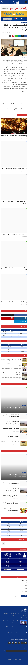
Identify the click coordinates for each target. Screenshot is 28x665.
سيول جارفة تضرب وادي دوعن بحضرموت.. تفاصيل (14, 103)
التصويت (24, 595)
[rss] (9, 643)
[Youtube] (16, 643)
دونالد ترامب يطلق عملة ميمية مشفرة (11, 626)
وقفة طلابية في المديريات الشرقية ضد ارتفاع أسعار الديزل (14, 109)
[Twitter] (22, 643)
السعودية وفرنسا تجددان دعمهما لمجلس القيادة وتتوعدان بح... (11, 436)
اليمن (3, 543)
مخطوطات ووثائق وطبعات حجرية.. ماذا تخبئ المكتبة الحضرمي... (14, 235)
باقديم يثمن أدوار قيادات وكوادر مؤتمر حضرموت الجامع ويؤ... (14, 302)
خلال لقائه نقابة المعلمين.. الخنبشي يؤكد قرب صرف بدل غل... (11, 416)
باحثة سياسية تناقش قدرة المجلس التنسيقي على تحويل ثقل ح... (11, 503)
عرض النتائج (17, 596)
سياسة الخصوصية (10, 659)
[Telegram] (13, 643)
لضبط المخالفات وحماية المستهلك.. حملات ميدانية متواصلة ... (14, 169)
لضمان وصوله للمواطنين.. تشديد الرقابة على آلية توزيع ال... (15, 202)
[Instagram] (19, 643)
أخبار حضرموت (24, 22)
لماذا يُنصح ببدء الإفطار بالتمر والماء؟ (11, 632)
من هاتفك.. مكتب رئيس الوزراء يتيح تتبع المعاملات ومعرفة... (10, 442)
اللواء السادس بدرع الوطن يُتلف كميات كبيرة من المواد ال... (14, 136)
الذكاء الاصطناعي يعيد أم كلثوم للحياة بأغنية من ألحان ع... (11, 621)
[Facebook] (25, 643)
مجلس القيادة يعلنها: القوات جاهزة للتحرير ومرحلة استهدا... (11, 429)
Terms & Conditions (18, 659)
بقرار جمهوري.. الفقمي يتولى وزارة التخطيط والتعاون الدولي (11, 509)
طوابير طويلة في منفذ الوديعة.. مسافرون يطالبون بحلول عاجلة (12, 422)
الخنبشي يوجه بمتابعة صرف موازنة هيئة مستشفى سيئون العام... (10, 496)
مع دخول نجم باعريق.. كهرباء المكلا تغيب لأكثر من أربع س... (14, 268)
